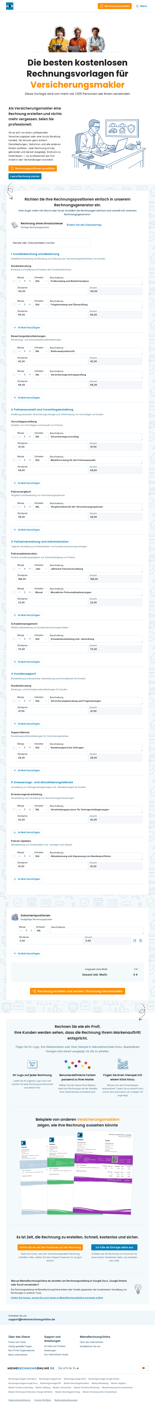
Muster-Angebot (118, 1383)
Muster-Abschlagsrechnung (67, 1392)
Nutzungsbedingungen (66, 1400)
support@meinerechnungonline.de (31, 1319)
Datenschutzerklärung (19, 1400)
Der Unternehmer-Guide (56, 1354)
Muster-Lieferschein (62, 1387)
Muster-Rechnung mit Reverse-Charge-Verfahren (30, 1392)
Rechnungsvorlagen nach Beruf (22, 1379)
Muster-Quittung (43, 1387)
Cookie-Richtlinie (42, 1400)
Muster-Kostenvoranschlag (20, 1387)
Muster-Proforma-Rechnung (86, 1387)
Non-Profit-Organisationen (21, 1350)
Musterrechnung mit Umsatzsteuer (117, 1387)
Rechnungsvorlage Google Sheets (104, 1379)
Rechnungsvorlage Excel (50, 1379)
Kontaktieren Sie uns (90, 1346)
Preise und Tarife (17, 1342)
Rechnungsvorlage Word (75, 1379)
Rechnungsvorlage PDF (50, 1383)
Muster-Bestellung (100, 1383)
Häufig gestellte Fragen (20, 1346)
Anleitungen (50, 1350)
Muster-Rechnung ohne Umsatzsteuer (100, 1392)
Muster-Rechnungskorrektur (76, 1383)
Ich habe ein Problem (54, 1346)
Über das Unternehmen (91, 1342)
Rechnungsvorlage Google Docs (23, 1383)
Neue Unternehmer (18, 1354)
